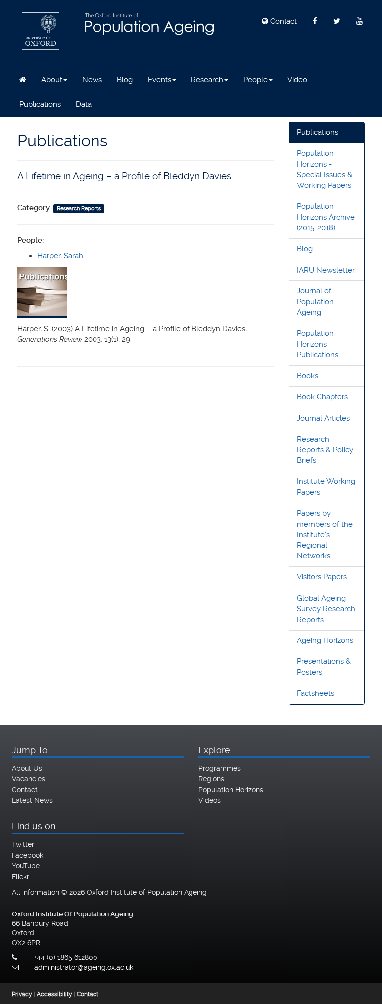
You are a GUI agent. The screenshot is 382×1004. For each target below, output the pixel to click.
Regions (211, 779)
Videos (209, 800)
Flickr (20, 877)
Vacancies (28, 779)
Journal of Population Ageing (315, 301)
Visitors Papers (322, 576)
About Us (27, 768)
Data (84, 104)
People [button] (255, 79)
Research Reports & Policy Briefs (325, 450)
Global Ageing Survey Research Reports (326, 609)
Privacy (22, 994)
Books (307, 375)
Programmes (219, 768)
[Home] (23, 79)
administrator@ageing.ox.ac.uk (83, 967)
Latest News (32, 800)
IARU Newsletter (326, 270)
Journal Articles (323, 418)
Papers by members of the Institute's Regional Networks (325, 534)
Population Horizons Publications (317, 344)
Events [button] (159, 79)
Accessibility (54, 994)
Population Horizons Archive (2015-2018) (326, 217)
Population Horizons (230, 790)
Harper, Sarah (60, 255)
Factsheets (315, 693)
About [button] (51, 79)
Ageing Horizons (325, 640)
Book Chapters (322, 396)
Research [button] (207, 79)
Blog (125, 79)
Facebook (27, 855)
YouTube (26, 866)
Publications (40, 104)
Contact (282, 21)
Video (297, 79)
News (92, 79)
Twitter (23, 844)
